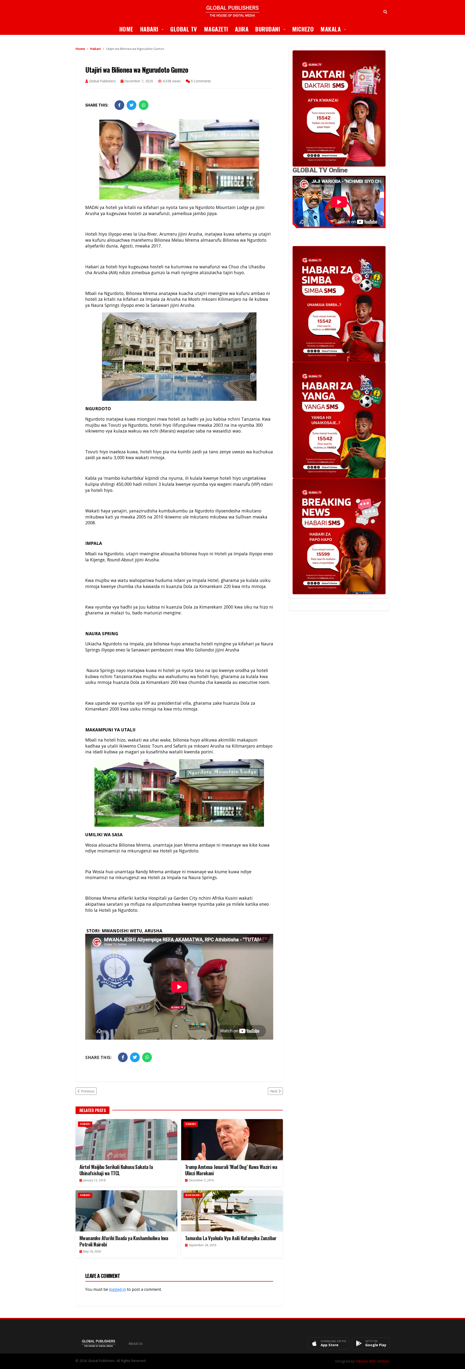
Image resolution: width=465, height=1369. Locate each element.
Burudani (272, 28)
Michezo (303, 28)
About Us (136, 1343)
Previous (87, 1091)
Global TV (183, 28)
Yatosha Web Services (372, 1361)
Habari (153, 28)
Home (126, 28)
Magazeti (216, 28)
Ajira (242, 28)
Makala (334, 28)
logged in (117, 1289)
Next (274, 1091)
